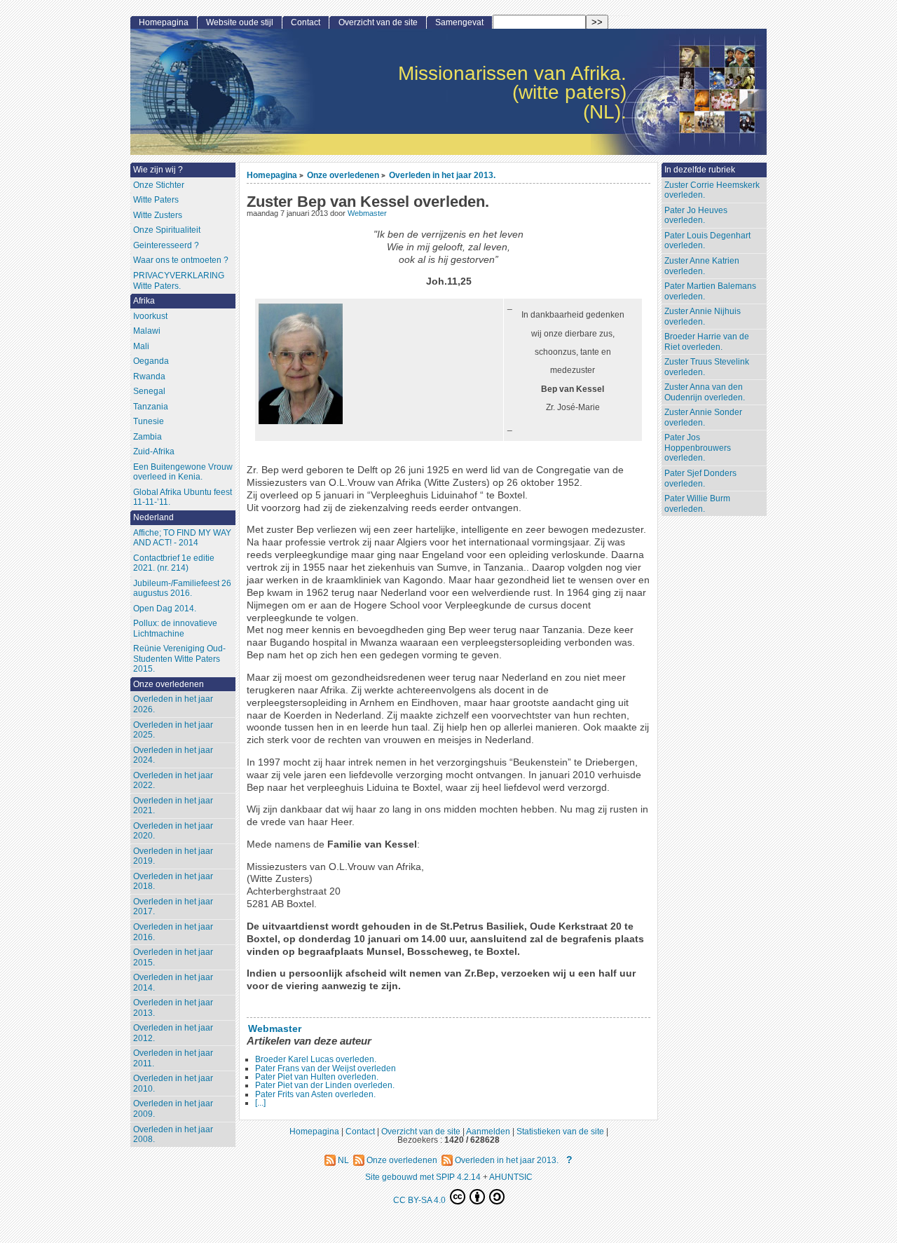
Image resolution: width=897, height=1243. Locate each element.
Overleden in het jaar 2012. (173, 1033)
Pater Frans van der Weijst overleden (325, 1068)
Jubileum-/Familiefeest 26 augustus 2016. (182, 588)
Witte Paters (156, 200)
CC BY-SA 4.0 (420, 1199)
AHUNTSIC (511, 1176)
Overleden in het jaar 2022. (173, 780)
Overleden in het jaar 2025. (173, 730)
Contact (305, 22)
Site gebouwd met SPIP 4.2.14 (423, 1176)
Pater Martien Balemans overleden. (710, 291)
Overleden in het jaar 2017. (173, 907)
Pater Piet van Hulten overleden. (316, 1077)
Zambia (147, 437)
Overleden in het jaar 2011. (173, 1058)
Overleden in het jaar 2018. (173, 881)
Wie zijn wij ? (158, 170)
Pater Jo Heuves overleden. (695, 215)
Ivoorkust (150, 316)
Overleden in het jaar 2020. (173, 831)
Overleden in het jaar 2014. (173, 982)
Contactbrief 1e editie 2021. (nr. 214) (173, 563)
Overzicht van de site (378, 22)
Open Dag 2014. (164, 608)
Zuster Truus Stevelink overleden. (706, 367)
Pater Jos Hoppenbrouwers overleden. (697, 448)
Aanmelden (488, 1131)
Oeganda (151, 361)
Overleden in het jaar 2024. (173, 755)
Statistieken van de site (560, 1131)
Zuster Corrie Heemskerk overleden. (712, 190)
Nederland (153, 517)
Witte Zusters (157, 215)
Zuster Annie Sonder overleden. (703, 417)
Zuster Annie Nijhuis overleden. (702, 316)
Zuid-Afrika (153, 451)
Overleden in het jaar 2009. (173, 1109)
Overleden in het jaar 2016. (173, 932)
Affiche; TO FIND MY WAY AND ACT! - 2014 (182, 538)
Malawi (146, 331)
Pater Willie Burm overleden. (697, 504)
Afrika (144, 301)
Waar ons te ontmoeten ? (180, 260)
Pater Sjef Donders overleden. (700, 478)
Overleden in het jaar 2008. (173, 1135)
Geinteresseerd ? (166, 245)
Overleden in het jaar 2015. (173, 957)
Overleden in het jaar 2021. (173, 806)
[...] (260, 1103)
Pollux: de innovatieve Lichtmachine (175, 628)
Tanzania (150, 407)
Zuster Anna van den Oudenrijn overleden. (704, 392)
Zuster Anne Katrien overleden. (701, 266)
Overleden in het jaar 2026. (173, 704)
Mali (141, 346)
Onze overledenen (343, 174)
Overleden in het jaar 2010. (173, 1083)
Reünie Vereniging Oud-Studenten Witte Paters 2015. (179, 659)
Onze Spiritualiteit (166, 230)
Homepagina (272, 174)
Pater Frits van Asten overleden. (315, 1094)
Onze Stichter (158, 185)
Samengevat (459, 22)
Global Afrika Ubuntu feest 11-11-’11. (182, 497)
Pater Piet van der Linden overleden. (325, 1085)
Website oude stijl (239, 22)
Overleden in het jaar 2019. (173, 856)
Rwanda (149, 376)
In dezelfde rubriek (699, 170)
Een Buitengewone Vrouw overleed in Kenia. (183, 472)
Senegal (149, 391)
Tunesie (148, 421)
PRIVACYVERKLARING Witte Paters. (178, 281)
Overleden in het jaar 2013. (442, 174)
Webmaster (367, 213)
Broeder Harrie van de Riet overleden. (706, 342)
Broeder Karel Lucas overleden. (315, 1059)
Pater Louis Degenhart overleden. (707, 241)
